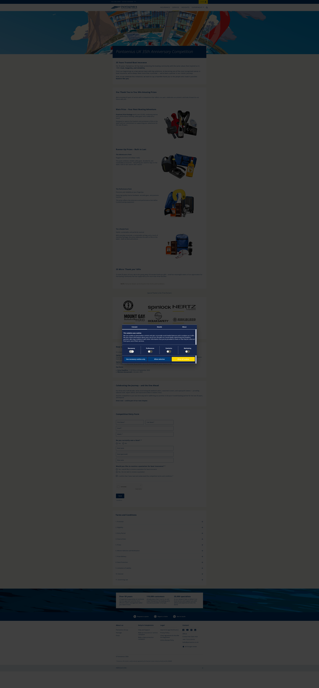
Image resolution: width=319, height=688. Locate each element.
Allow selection (159, 359)
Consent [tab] (134, 327)
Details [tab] (159, 327)
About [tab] (184, 327)
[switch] (150, 351)
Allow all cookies (183, 359)
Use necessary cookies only (135, 359)
